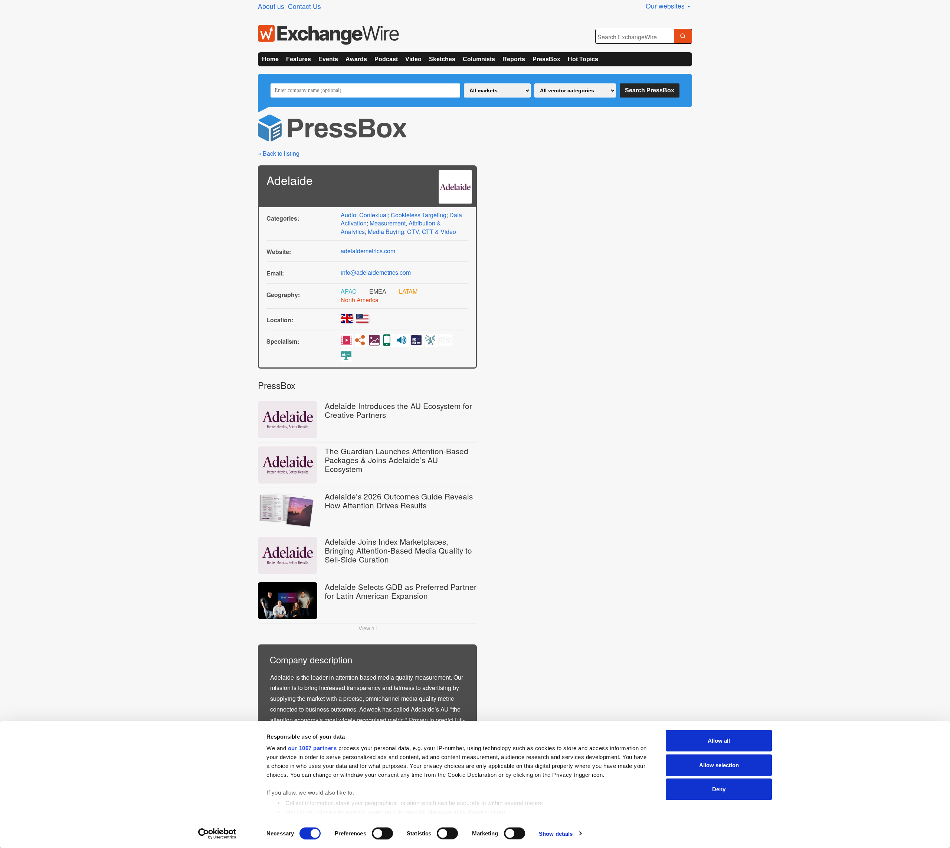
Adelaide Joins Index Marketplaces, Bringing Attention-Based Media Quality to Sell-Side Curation (398, 550)
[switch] (382, 833)
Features (298, 59)
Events (328, 59)
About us (271, 6)
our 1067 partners (312, 748)
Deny (718, 789)
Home (270, 59)
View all (367, 628)
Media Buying (386, 231)
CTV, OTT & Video (431, 231)
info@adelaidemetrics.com (376, 272)
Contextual (373, 215)
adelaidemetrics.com (368, 251)
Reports (513, 59)
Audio (348, 215)
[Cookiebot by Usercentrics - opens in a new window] (217, 833)
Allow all (719, 741)
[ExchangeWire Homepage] (328, 35)
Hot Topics (583, 59)
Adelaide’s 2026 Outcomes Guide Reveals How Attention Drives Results (399, 501)
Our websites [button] (666, 5)
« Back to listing (278, 153)
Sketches (442, 59)
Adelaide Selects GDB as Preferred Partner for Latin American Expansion (400, 591)
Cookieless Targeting (418, 215)
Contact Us (304, 6)
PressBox (546, 59)
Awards (356, 59)
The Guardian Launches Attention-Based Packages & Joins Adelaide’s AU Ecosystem (396, 459)
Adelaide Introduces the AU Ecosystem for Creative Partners (398, 410)
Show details (556, 833)
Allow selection (719, 765)
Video (413, 59)
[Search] (683, 36)
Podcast (386, 59)
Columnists (479, 59)
